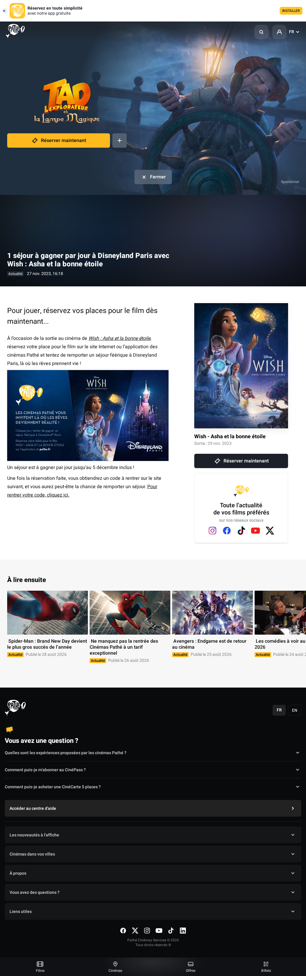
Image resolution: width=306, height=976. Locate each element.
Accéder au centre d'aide (33, 808)
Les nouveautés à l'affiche (34, 835)
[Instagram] (212, 530)
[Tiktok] (241, 530)
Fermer (158, 177)
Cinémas (115, 970)
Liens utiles (21, 911)
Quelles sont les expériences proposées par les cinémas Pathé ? (65, 753)
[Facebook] (227, 530)
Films (40, 970)
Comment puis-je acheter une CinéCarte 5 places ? (53, 787)
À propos (18, 873)
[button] (261, 32)
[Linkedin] (182, 930)
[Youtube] (255, 530)
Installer (291, 10)
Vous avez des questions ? (34, 892)
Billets (266, 970)
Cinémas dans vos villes (32, 854)
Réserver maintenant (63, 140)
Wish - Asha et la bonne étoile (230, 437)
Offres (190, 970)
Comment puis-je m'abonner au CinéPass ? (45, 770)
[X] (270, 530)
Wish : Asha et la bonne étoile (119, 338)
